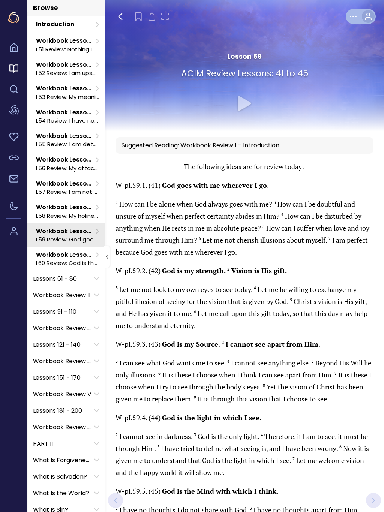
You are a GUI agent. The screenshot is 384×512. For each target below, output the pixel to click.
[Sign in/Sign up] (13, 232)
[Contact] (13, 180)
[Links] (13, 159)
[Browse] (13, 70)
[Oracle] (13, 111)
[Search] (13, 90)
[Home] (13, 49)
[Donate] (13, 138)
